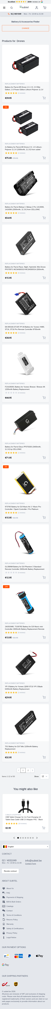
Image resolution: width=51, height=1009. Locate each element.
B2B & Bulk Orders (13, 902)
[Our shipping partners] (6, 984)
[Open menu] (5, 8)
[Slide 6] (30, 838)
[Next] (32, 770)
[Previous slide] (14, 838)
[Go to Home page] (24, 7)
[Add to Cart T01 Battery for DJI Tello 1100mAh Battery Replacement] (44, 757)
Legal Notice (11, 937)
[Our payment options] (6, 956)
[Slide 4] (25, 838)
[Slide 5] (28, 838)
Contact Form (30, 864)
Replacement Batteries (15, 84)
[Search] (11, 7)
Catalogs (9, 906)
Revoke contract (10, 871)
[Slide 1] (18, 838)
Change (25, 28)
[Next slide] (37, 838)
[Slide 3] (23, 838)
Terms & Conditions (14, 915)
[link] (19, 770)
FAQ (8, 893)
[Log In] (36, 7)
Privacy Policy (11, 933)
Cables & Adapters (13, 815)
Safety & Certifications (15, 928)
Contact (9, 911)
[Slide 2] (20, 838)
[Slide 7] (33, 838)
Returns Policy (12, 920)
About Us (10, 888)
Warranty (9, 924)
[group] (11, 93)
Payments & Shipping (14, 897)
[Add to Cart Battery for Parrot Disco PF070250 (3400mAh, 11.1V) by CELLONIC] (44, 457)
